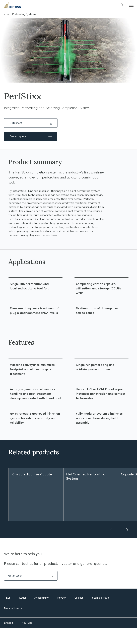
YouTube (27, 622)
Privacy (61, 597)
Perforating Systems (21, 14)
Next (125, 529)
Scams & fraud (100, 597)
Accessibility (41, 597)
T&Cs (7, 597)
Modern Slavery (13, 608)
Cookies (79, 597)
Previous (113, 529)
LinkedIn (9, 622)
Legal (22, 597)
